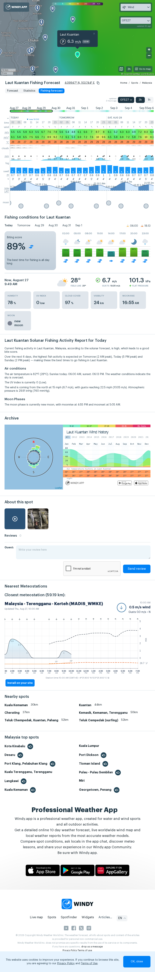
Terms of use (85, 950)
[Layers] (121, 69)
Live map (36, 917)
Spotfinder (69, 917)
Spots (134, 83)
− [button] (149, 55)
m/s (7, 132)
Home (123, 83)
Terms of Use (89, 963)
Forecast (12, 90)
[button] (98, 83)
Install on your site (20, 683)
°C (7, 142)
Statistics (29, 90)
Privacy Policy (70, 950)
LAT (7, 191)
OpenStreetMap (132, 74)
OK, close (137, 961)
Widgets (88, 917)
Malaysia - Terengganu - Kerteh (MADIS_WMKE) (54, 604)
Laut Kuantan (69, 34)
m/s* (6, 137)
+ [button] (149, 49)
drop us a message (92, 947)
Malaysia (147, 83)
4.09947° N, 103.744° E (80, 83)
